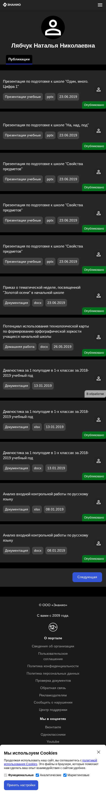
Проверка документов (53, 680)
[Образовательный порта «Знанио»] (12, 5)
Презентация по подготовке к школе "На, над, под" (46, 125)
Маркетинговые (78, 775)
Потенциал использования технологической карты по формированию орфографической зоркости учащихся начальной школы (46, 331)
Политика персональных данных (53, 673)
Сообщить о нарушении (53, 702)
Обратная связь (53, 688)
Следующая (87, 577)
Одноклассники (53, 734)
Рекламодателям (53, 695)
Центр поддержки (53, 710)
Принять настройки (21, 785)
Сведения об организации (53, 646)
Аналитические (50, 775)
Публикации (19, 59)
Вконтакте (53, 727)
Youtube (53, 742)
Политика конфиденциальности (53, 666)
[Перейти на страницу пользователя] (98, 93)
